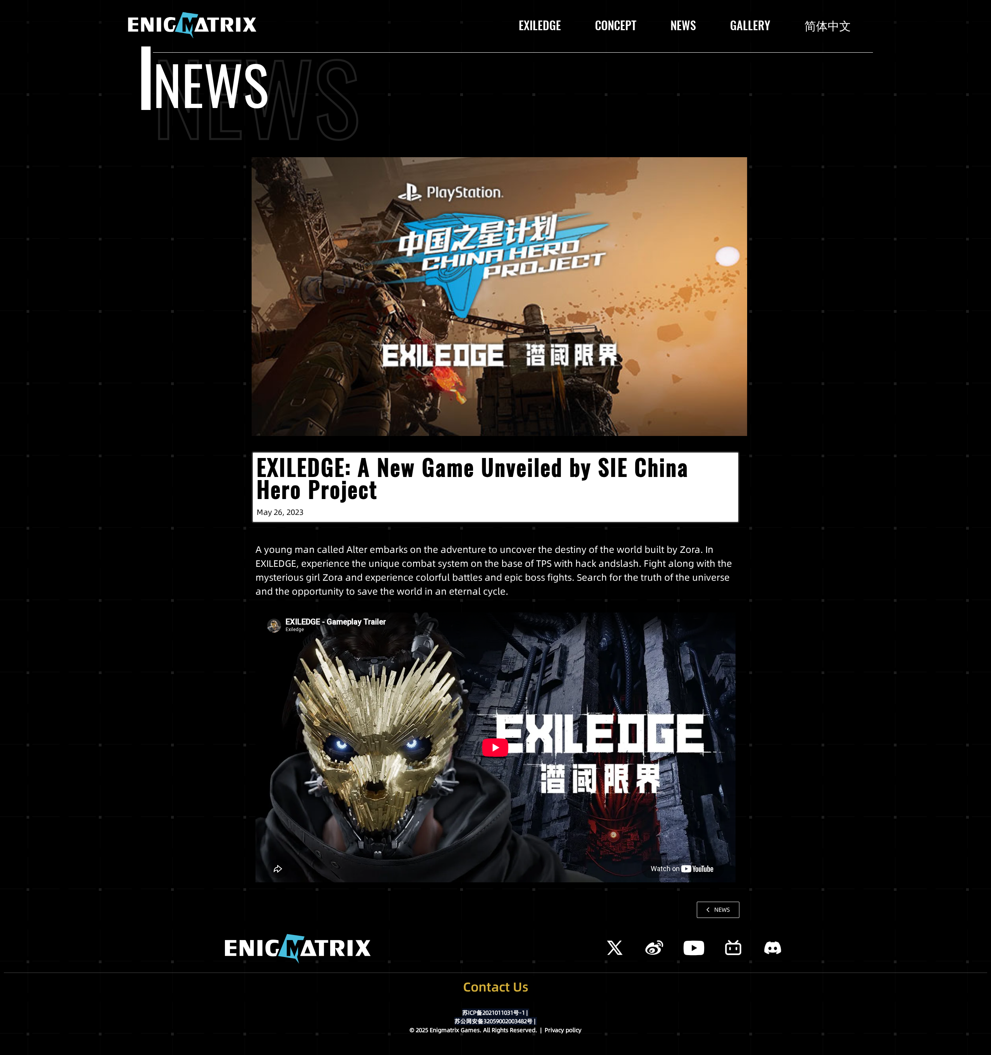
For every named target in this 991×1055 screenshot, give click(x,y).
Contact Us (495, 987)
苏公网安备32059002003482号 (494, 1021)
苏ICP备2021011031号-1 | (495, 1013)
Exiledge (540, 25)
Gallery (750, 25)
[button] (718, 910)
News (683, 25)
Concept (615, 25)
